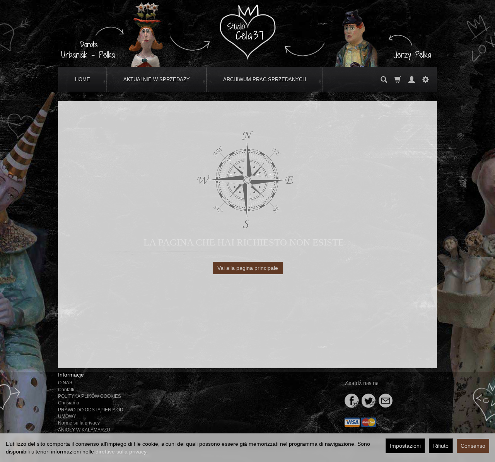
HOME (82, 79)
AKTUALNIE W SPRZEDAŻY (156, 79)
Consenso (473, 446)
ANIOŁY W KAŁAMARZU (84, 430)
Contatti (66, 389)
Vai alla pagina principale (247, 268)
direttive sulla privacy (121, 451)
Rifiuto (441, 446)
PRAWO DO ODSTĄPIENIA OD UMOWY (90, 413)
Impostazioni (405, 446)
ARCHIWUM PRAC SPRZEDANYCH (264, 79)
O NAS (65, 382)
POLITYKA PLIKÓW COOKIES (89, 396)
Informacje (71, 375)
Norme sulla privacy (79, 423)
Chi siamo (68, 403)
